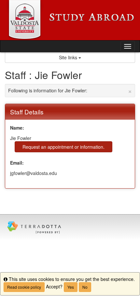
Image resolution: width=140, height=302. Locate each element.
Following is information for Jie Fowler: (70, 90)
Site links (68, 57)
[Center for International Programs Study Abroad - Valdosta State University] (70, 20)
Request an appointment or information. (63, 147)
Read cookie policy (24, 287)
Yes (70, 287)
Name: (17, 127)
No (85, 287)
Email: (17, 162)
